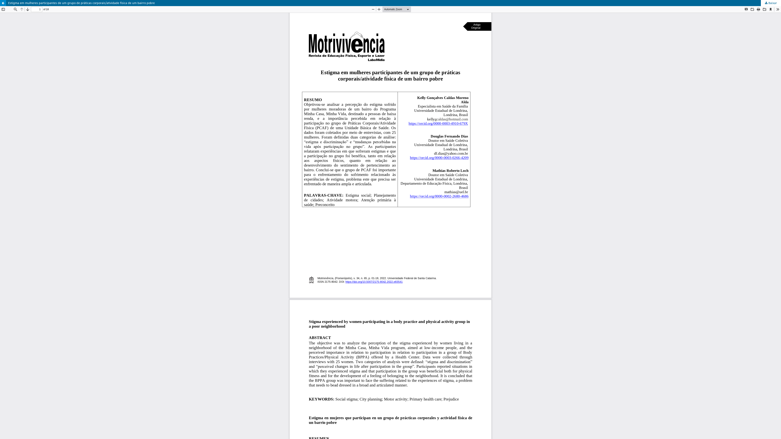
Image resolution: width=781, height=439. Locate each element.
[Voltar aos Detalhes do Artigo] (3, 3)
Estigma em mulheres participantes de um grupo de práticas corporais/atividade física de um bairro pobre (81, 3)
